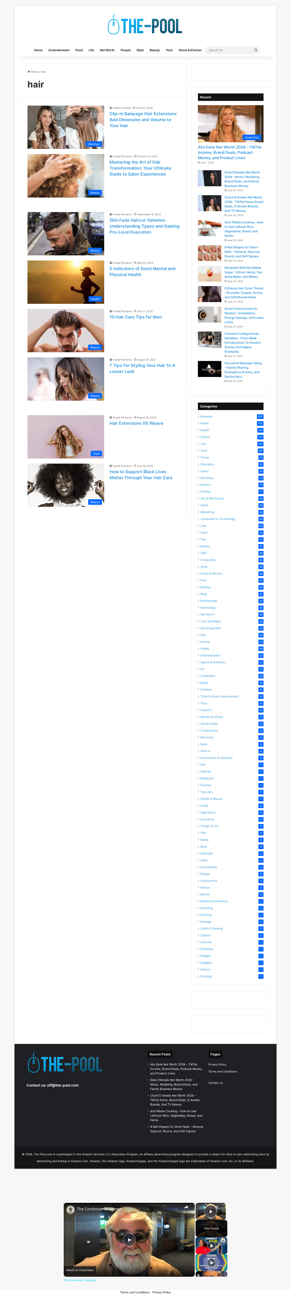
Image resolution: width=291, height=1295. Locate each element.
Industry (206, 710)
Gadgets (206, 962)
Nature (205, 887)
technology (208, 607)
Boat (203, 846)
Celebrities (207, 676)
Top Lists (206, 792)
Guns (203, 860)
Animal (205, 641)
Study (204, 805)
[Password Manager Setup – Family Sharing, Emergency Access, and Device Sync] (209, 369)
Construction (209, 730)
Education (207, 464)
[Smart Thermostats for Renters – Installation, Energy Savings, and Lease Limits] (209, 315)
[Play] (211, 1245)
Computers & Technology (217, 519)
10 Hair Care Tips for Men (135, 317)
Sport (204, 505)
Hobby (204, 648)
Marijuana (207, 778)
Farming (206, 976)
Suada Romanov (122, 156)
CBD (203, 553)
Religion (205, 955)
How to (205, 751)
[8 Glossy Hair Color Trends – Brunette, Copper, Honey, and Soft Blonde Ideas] (209, 294)
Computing (207, 560)
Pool (203, 580)
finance (205, 484)
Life (91, 50)
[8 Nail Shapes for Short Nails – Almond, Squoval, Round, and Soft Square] (209, 253)
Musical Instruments (214, 901)
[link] (70, 1209)
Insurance (207, 819)
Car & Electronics (212, 498)
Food (79, 50)
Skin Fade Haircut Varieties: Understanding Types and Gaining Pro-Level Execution (144, 226)
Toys (203, 703)
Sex (203, 635)
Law (203, 525)
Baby (203, 744)
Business (206, 416)
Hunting (205, 915)
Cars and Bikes (210, 621)
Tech (169, 50)
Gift (202, 764)
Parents (205, 785)
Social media (209, 723)
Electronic (207, 737)
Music (204, 682)
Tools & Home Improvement (219, 696)
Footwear (206, 949)
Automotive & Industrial (216, 758)
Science (206, 942)
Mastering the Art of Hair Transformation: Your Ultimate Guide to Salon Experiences (140, 168)
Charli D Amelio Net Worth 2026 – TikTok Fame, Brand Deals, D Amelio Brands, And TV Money (175, 1100)
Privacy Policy (217, 1064)
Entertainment (59, 50)
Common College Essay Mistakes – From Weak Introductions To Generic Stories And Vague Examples (243, 342)
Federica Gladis (122, 107)
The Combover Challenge (99, 1209)
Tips (203, 539)
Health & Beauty (211, 798)
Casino (205, 437)
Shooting (206, 908)
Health (204, 430)
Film (203, 833)
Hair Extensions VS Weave (136, 423)
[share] (186, 1207)
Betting (205, 587)
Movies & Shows (211, 717)
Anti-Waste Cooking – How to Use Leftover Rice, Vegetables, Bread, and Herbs (176, 1115)
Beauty (155, 50)
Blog (203, 594)
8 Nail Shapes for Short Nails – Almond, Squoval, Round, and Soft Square (242, 251)
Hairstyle (206, 853)
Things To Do (209, 826)
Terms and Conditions (222, 1071)
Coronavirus (208, 880)
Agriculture (207, 812)
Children (206, 689)
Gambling (206, 478)
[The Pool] (145, 24)
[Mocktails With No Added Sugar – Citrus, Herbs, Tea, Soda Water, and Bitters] (209, 274)
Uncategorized (210, 628)
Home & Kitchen (190, 50)
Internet (205, 771)
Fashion (205, 491)
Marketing (207, 512)
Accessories (208, 867)
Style (140, 50)
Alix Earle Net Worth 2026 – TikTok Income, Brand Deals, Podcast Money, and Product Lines (230, 152)
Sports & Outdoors (213, 662)
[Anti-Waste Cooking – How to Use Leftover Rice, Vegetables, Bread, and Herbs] (209, 228)
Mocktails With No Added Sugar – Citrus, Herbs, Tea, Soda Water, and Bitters (244, 272)
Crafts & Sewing (211, 928)
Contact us (215, 1082)
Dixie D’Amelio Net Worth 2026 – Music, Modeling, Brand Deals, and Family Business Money (173, 1084)
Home (38, 50)
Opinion (205, 935)
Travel (204, 457)
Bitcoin (205, 894)
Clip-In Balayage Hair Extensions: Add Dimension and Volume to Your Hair (143, 119)
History (205, 969)
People (126, 50)
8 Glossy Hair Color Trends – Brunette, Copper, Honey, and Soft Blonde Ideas (244, 292)
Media (204, 839)
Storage (205, 921)
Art (202, 669)
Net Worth (107, 50)
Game (204, 471)
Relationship (208, 600)
